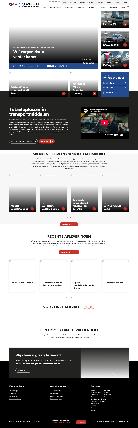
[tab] (40, 66)
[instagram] (56, 2)
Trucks (43, 7)
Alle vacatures (67, 224)
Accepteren (81, 422)
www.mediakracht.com (121, 421)
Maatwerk (92, 7)
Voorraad (81, 7)
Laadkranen (69, 7)
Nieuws (117, 2)
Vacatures (124, 7)
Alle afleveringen (67, 252)
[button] (67, 217)
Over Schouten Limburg (70, 2)
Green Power (99, 2)
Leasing (109, 2)
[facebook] (53, 2)
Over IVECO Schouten (86, 2)
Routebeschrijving (15, 399)
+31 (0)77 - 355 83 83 (56, 396)
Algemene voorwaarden (23, 421)
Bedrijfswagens (55, 7)
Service (102, 7)
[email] (59, 2)
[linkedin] (50, 2)
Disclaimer (36, 421)
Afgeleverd (113, 7)
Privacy (11, 421)
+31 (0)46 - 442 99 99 (15, 396)
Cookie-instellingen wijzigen (61, 422)
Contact (124, 2)
